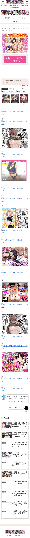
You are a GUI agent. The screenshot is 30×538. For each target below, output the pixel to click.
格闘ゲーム (13, 91)
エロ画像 (5, 89)
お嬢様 (22, 89)
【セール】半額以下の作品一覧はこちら (16, 59)
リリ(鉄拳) (5, 91)
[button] (26, 332)
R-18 (11, 89)
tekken (16, 89)
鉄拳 (19, 91)
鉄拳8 (24, 91)
